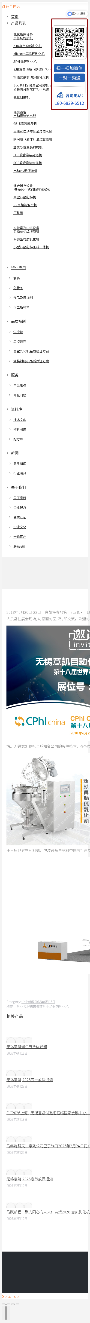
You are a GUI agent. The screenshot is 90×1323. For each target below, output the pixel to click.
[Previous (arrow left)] (4, 1313)
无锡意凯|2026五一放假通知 (29, 1079)
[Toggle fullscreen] (13, 1304)
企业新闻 (27, 1001)
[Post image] (19, 1040)
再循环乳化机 (42, 1006)
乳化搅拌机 (25, 1006)
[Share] (8, 1304)
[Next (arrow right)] (8, 1313)
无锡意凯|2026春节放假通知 (29, 1179)
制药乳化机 (60, 1006)
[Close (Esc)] (4, 1304)
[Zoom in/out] (17, 1304)
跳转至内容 (11, 6)
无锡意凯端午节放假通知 (26, 1046)
